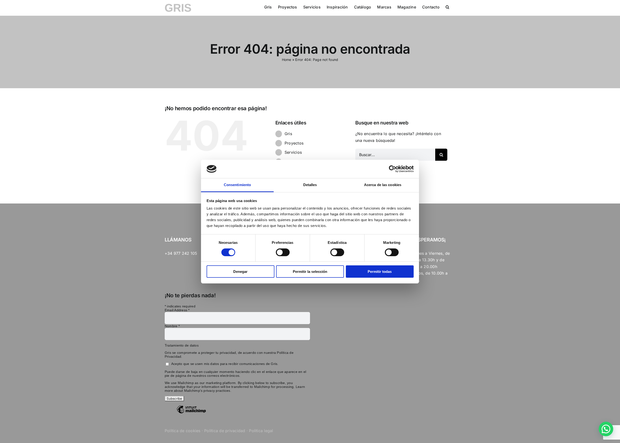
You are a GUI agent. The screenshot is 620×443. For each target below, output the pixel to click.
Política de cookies (183, 430)
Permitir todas (380, 271)
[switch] (283, 252)
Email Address (177, 310)
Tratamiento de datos (182, 345)
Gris (288, 133)
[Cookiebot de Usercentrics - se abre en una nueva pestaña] (392, 169)
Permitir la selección (310, 271)
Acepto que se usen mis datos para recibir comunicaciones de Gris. (225, 364)
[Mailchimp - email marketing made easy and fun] (191, 413)
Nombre (172, 326)
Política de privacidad (224, 430)
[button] (447, 6)
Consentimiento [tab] (237, 185)
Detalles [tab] (310, 185)
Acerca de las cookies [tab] (382, 185)
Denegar (240, 271)
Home (286, 60)
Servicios (293, 152)
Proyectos (294, 143)
